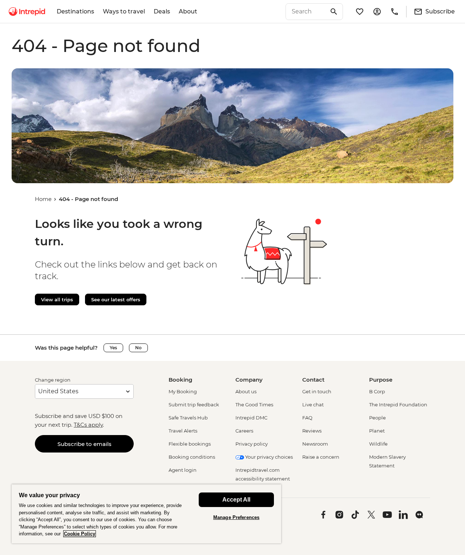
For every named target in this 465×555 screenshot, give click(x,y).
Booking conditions (192, 457)
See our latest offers (115, 299)
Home (43, 199)
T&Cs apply (88, 424)
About (188, 11)
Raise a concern (320, 457)
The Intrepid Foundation (398, 404)
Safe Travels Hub (188, 418)
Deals (162, 11)
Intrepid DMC (251, 418)
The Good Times (254, 404)
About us (245, 391)
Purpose (380, 379)
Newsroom (315, 444)
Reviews (312, 431)
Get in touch (316, 391)
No (138, 347)
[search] (306, 12)
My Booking (183, 391)
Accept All (236, 499)
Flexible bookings (190, 444)
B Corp (377, 391)
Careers (244, 431)
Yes (113, 347)
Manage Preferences (236, 517)
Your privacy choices (268, 457)
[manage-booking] (377, 11)
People (377, 418)
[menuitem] (27, 11)
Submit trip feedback (194, 404)
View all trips (57, 299)
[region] (146, 513)
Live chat (313, 404)
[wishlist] (359, 11)
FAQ (307, 418)
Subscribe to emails (84, 444)
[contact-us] (394, 11)
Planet (377, 431)
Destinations (75, 11)
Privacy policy (251, 444)
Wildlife (378, 444)
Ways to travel (124, 11)
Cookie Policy (79, 533)
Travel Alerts (183, 431)
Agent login (183, 470)
